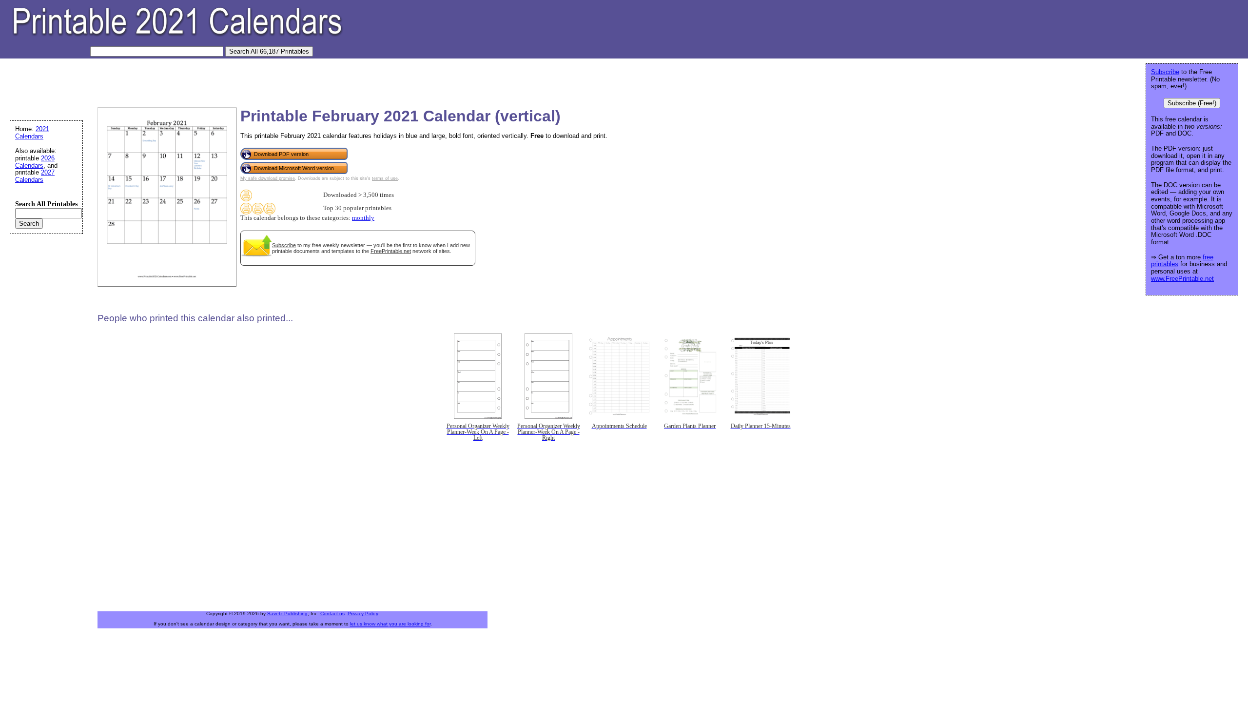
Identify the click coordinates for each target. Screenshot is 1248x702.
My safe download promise (267, 178)
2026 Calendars (35, 162)
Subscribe (284, 245)
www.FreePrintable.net (1182, 278)
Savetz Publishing (287, 613)
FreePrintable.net (390, 251)
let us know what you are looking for (390, 623)
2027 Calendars (35, 176)
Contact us (332, 613)
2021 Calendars (32, 132)
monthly (363, 217)
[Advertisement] (182, 80)
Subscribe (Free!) (1192, 103)
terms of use (385, 178)
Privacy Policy (363, 613)
